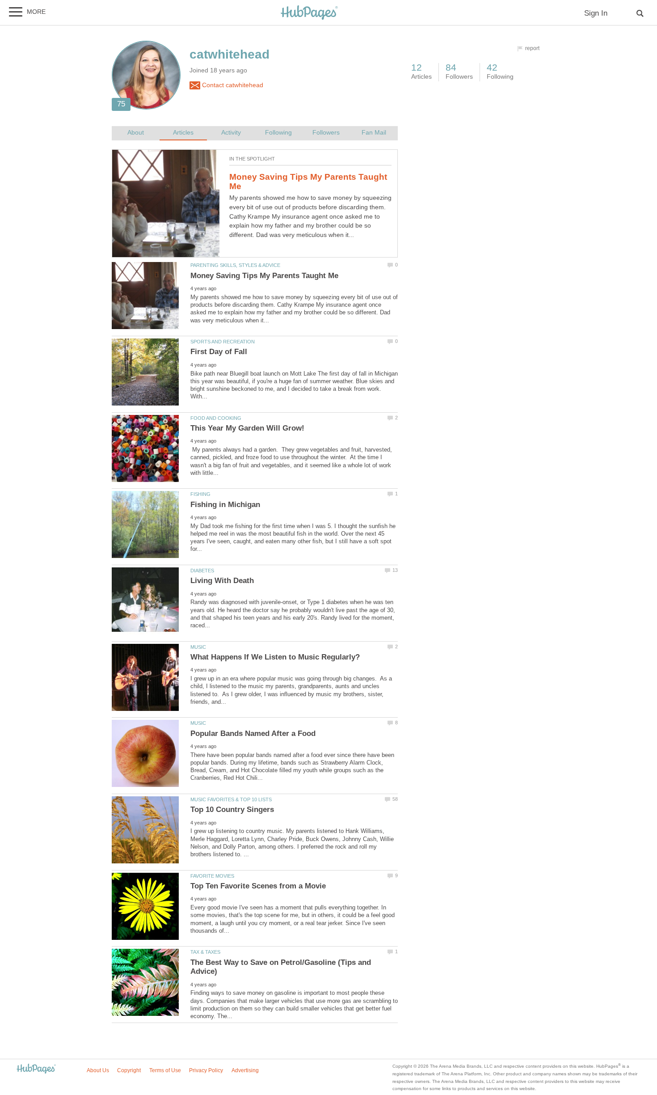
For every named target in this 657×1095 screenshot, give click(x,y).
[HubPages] (309, 13)
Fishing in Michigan (225, 504)
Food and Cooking (215, 418)
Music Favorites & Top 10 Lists (231, 799)
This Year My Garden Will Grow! (247, 428)
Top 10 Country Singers (232, 809)
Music (198, 647)
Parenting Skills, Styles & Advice (235, 265)
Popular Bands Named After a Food (253, 733)
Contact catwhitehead (231, 85)
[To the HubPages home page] (36, 1069)
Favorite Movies (212, 876)
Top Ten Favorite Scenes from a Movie (258, 886)
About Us (98, 1070)
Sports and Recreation (222, 341)
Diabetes (202, 570)
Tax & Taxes (205, 952)
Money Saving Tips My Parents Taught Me (308, 181)
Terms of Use (165, 1070)
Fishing (200, 494)
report (532, 48)
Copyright (129, 1070)
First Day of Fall (218, 351)
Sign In (595, 13)
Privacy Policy (206, 1070)
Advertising (245, 1070)
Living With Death (222, 580)
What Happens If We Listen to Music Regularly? (275, 657)
